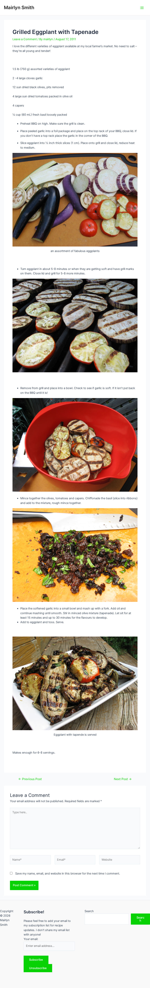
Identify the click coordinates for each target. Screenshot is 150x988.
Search (89, 911)
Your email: (31, 939)
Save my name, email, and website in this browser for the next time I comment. (67, 873)
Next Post (123, 779)
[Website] (119, 860)
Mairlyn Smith (19, 7)
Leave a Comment (24, 39)
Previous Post (30, 779)
